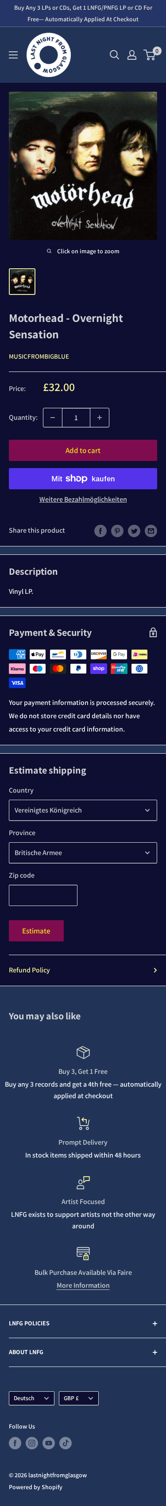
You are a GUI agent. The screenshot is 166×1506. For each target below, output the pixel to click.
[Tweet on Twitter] (134, 530)
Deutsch (24, 1398)
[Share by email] (151, 530)
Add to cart (83, 450)
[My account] (131, 55)
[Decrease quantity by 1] (52, 417)
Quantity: (23, 417)
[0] (149, 55)
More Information (83, 1285)
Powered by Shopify (35, 1487)
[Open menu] (13, 54)
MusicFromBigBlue (39, 356)
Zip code (22, 875)
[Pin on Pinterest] (117, 530)
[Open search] (115, 55)
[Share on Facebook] (100, 530)
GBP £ (71, 1398)
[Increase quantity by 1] (99, 417)
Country (21, 790)
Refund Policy (29, 970)
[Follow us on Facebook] (15, 1443)
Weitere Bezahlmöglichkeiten (83, 499)
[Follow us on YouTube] (48, 1443)
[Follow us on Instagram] (32, 1443)
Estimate (36, 931)
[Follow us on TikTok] (65, 1443)
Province (22, 832)
